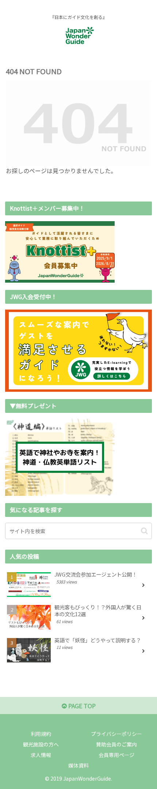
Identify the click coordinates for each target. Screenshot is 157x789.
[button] (144, 531)
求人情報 (41, 754)
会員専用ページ (116, 754)
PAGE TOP (81, 705)
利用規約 (41, 733)
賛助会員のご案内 (116, 744)
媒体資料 (78, 765)
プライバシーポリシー (116, 733)
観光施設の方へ (41, 744)
